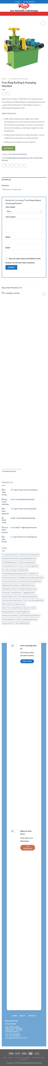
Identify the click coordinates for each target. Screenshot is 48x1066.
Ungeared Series (7, 623)
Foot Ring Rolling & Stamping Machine (17, 158)
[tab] (24, 179)
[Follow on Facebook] (30, 1029)
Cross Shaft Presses (8, 566)
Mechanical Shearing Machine (12, 600)
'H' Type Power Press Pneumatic (28, 555)
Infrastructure (38, 1058)
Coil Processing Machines (26, 562)
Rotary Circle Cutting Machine (12, 608)
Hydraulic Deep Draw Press (27, 589)
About (11, 1058)
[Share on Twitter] (12, 166)
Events (27, 1058)
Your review (10, 217)
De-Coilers (6, 570)
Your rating (10, 207)
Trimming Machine (8, 619)
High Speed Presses (27, 585)
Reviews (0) (6, 180)
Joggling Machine (28, 593)
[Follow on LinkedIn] (37, 1029)
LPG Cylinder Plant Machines (18, 79)
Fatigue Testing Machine (20, 570)
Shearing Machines (8, 612)
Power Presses (20, 604)
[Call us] (33, 1029)
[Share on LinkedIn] (25, 166)
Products (19, 1058)
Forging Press (33, 574)
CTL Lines (20, 566)
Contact (24, 1059)
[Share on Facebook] (8, 166)
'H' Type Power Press (9, 555)
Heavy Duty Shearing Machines (31, 581)
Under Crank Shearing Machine (27, 619)
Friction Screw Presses (9, 577)
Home (4, 79)
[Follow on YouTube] (41, 1029)
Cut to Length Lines (32, 566)
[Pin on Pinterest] (21, 166)
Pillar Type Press (7, 604)
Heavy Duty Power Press (10, 581)
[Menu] (3, 8)
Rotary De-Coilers (30, 608)
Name (8, 237)
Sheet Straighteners (23, 612)
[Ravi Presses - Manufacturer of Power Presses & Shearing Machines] (24, 8)
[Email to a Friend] (16, 166)
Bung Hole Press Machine (10, 558)
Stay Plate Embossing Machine (30, 615)
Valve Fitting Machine (22, 623)
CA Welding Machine (9, 471)
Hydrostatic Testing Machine (11, 593)
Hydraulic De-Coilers (9, 589)
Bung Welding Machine (28, 558)
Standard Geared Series (10, 615)
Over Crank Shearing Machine (33, 600)
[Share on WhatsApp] (4, 166)
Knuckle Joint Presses (9, 596)
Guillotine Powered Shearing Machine (31, 577)
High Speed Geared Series (10, 585)
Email (8, 248)
